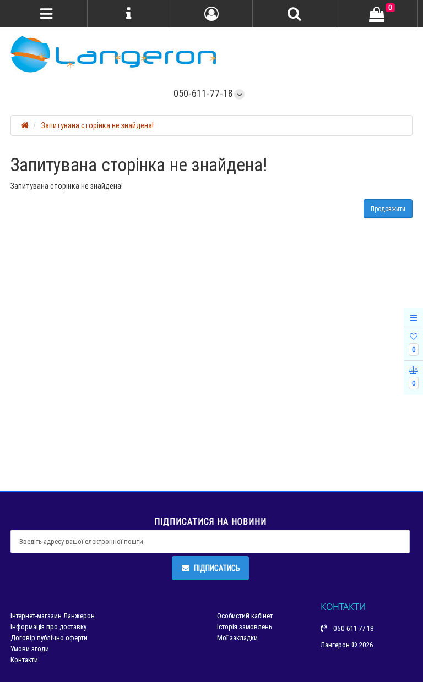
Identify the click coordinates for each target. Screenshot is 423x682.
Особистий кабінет (245, 615)
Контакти (24, 659)
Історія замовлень (244, 626)
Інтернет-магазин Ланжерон (52, 615)
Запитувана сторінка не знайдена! (97, 125)
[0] (377, 14)
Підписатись (217, 568)
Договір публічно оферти (49, 637)
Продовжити (388, 209)
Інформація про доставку (48, 626)
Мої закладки (237, 637)
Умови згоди (29, 648)
